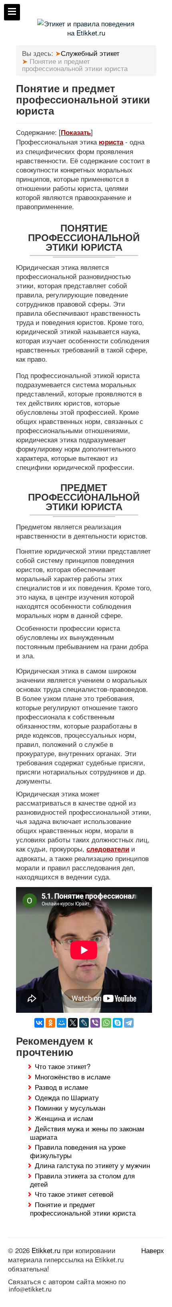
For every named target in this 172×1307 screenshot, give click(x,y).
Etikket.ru (46, 1250)
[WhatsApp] (106, 1023)
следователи (107, 849)
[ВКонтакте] (39, 1023)
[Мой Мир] (61, 1023)
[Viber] (95, 1023)
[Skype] (117, 1023)
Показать (76, 132)
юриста (111, 142)
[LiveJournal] (84, 1023)
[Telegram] (129, 1023)
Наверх (152, 1250)
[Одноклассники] (50, 1023)
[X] (73, 1023)
